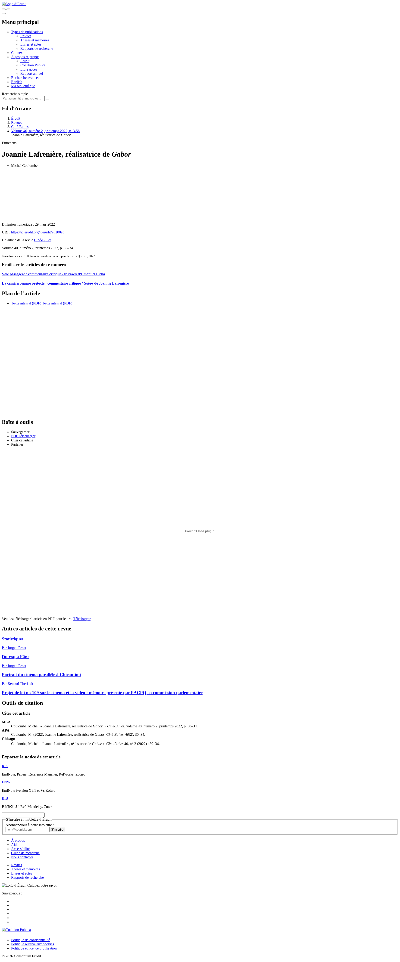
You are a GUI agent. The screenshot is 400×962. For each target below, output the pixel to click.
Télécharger (82, 619)
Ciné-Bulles (19, 127)
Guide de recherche (25, 853)
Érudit (24, 61)
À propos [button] (18, 57)
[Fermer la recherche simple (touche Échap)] (8, 9)
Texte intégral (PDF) (26, 303)
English (16, 82)
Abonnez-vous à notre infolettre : (30, 825)
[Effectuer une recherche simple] (4, 9)
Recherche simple (15, 94)
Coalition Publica (33, 65)
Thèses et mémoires (34, 40)
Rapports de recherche (36, 48)
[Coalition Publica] (16, 930)
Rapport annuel (31, 73)
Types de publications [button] (27, 32)
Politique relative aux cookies (32, 944)
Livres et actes (30, 44)
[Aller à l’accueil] (14, 4)
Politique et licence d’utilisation (34, 948)
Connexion (19, 53)
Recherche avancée (25, 78)
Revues (25, 36)
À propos (32, 57)
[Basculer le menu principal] (4, 13)
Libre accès (28, 69)
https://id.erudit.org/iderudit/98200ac (37, 232)
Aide (14, 845)
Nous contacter (22, 857)
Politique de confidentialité (30, 940)
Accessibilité (20, 849)
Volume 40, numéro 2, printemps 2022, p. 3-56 (45, 131)
